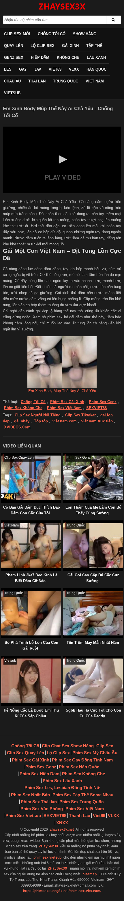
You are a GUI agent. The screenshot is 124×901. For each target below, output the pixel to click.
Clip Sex (104, 745)
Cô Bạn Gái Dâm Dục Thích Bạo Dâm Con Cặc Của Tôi (31, 510)
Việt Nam (95, 81)
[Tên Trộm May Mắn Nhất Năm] (64, 591)
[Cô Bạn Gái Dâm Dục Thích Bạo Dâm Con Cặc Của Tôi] (2, 455)
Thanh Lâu (79, 815)
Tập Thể (94, 46)
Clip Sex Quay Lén (25, 752)
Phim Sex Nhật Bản (30, 794)
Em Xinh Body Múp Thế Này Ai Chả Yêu (62, 391)
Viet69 (55, 69)
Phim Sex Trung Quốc (81, 801)
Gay (23, 69)
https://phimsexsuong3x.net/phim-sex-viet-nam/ (62, 891)
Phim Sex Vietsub (23, 815)
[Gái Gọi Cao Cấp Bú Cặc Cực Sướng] (64, 523)
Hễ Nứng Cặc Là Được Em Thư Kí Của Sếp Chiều (31, 713)
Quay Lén (13, 46)
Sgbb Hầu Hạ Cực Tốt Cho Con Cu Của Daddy (93, 713)
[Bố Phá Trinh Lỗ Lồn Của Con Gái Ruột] (2, 591)
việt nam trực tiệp (97, 421)
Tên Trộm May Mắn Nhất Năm (93, 642)
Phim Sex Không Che (23, 408)
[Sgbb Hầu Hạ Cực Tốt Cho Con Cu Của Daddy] (64, 658)
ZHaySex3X (48, 846)
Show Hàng (84, 34)
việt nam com (64, 421)
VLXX (74, 69)
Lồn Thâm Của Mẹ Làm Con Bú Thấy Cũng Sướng (93, 510)
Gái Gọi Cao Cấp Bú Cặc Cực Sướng (93, 578)
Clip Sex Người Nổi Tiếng (38, 415)
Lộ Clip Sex (43, 46)
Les (8, 69)
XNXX (62, 822)
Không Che (68, 57)
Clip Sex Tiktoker (80, 415)
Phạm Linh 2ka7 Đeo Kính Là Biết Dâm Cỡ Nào (31, 578)
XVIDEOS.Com (17, 427)
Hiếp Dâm (40, 57)
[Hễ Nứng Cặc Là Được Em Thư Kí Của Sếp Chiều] (2, 658)
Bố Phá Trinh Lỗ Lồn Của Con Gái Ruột (31, 645)
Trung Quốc (65, 81)
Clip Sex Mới (17, 34)
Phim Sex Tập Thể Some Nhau (82, 794)
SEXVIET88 (96, 408)
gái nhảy (21, 421)
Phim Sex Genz (103, 402)
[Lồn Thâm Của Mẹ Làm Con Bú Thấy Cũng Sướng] (64, 455)
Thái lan (37, 81)
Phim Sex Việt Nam (64, 408)
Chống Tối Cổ (51, 34)
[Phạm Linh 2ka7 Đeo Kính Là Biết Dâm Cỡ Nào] (2, 523)
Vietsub (12, 93)
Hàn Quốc (96, 69)
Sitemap (90, 874)
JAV (37, 69)
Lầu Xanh (96, 57)
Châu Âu (12, 81)
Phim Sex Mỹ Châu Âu (94, 752)
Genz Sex (13, 57)
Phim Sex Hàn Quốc (79, 766)
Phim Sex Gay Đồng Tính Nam (82, 759)
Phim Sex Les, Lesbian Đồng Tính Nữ (62, 787)
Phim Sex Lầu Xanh (62, 780)
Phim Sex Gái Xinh (67, 402)
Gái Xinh (70, 46)
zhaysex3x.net (62, 829)
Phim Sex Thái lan (39, 801)
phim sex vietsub (47, 857)
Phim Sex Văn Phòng (41, 808)
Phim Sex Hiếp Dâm (39, 773)
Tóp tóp (41, 421)
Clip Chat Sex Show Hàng (68, 745)
